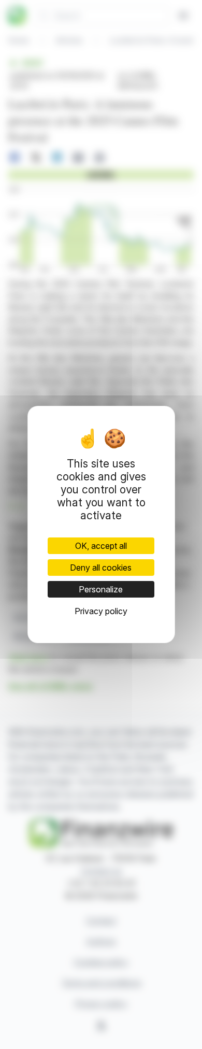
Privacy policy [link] (101, 611)
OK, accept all (101, 546)
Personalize (101, 589)
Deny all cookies (101, 567)
